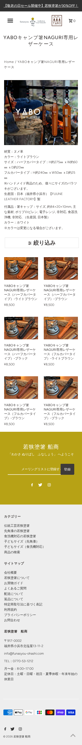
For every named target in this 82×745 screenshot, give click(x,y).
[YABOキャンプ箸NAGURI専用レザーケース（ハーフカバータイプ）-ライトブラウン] (21, 268)
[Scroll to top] (72, 735)
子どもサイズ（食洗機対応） (25, 547)
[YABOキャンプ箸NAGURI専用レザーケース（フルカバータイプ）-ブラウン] (21, 387)
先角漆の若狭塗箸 (17, 531)
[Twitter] (40, 485)
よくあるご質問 (15, 588)
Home (9, 62)
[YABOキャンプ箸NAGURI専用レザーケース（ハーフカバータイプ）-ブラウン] (61, 268)
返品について (13, 599)
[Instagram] (49, 485)
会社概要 (10, 572)
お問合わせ (12, 620)
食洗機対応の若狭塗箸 (20, 536)
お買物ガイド (13, 583)
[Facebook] (32, 485)
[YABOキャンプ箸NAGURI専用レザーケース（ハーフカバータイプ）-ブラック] (21, 328)
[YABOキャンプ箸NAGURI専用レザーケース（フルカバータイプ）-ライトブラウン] (61, 328)
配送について (13, 594)
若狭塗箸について (17, 578)
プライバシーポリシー (20, 615)
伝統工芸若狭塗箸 (17, 526)
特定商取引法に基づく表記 (23, 604)
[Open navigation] (10, 20)
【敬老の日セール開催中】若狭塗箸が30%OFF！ (41, 6)
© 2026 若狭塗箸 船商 (17, 736)
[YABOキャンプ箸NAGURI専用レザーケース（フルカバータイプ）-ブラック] (61, 387)
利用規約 (10, 609)
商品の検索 (12, 552)
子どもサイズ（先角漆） (21, 541)
